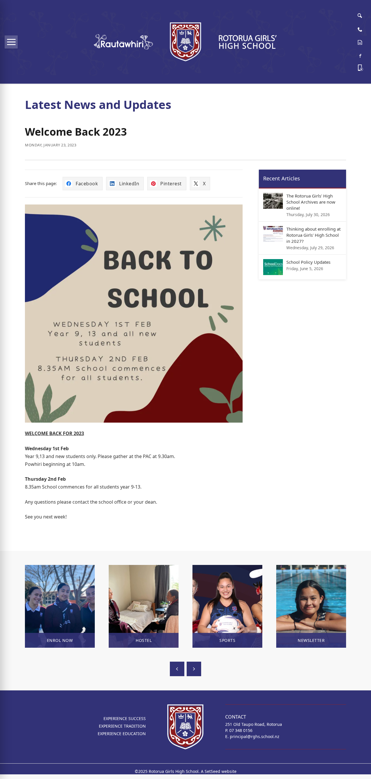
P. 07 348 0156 (238, 730)
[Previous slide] (177, 669)
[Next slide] (194, 669)
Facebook (87, 183)
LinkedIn (129, 183)
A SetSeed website (219, 771)
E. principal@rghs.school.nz (252, 736)
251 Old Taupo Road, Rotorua (253, 724)
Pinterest (171, 183)
